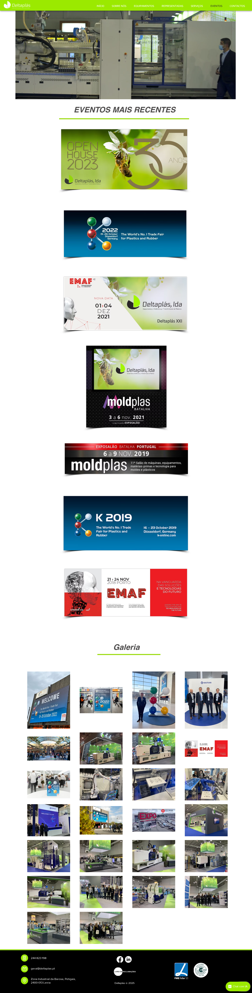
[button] (231, 95)
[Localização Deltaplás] (24, 980)
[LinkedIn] (128, 959)
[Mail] (24, 968)
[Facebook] (120, 959)
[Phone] (24, 958)
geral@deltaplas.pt (43, 968)
